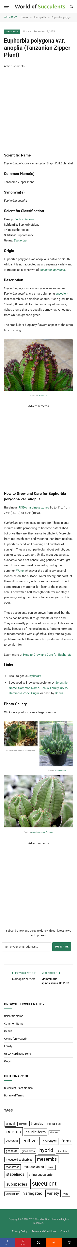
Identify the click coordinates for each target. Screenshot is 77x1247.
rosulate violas (33, 1167)
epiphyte (50, 1141)
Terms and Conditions (44, 1231)
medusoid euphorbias (19, 1159)
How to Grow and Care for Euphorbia (47, 654)
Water (20, 570)
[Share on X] (38, 1242)
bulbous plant (54, 1124)
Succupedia (12, 32)
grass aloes (28, 1151)
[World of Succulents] (40, 6)
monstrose (12, 1167)
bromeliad (37, 1123)
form (66, 1140)
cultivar (30, 1141)
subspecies (16, 1184)
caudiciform (36, 1132)
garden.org (42, 395)
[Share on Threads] (69, 1242)
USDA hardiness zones (34, 507)
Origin (35, 693)
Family (54, 688)
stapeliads (15, 1174)
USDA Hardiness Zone (17, 1053)
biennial (23, 1124)
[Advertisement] (38, 107)
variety (53, 1193)
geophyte (11, 1151)
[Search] (71, 6)
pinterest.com (60, 770)
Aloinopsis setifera (24, 979)
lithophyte (62, 1151)
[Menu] (6, 6)
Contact (64, 1231)
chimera (54, 1132)
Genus (44, 688)
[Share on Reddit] (54, 1242)
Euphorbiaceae (24, 219)
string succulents (41, 1174)
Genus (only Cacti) (15, 1038)
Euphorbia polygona (52, 270)
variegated (32, 1193)
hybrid (46, 1150)
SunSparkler (12, 1193)
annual (10, 1123)
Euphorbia (20, 240)
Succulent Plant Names (18, 1088)
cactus (13, 1131)
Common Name (28, 688)
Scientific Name (13, 1016)
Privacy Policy (19, 1231)
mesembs (47, 1159)
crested (12, 1141)
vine (65, 1193)
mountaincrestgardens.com (42, 832)
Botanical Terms (14, 1095)
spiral (51, 1167)
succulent (61, 293)
